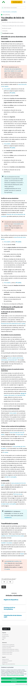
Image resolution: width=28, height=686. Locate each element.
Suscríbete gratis (17, 2)
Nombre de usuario (6, 28)
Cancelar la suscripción (7, 660)
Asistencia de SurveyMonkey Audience (10, 649)
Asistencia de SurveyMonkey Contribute (10, 650)
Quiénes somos (5, 636)
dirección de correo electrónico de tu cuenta (13, 323)
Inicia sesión (7, 89)
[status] (14, 184)
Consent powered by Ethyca (20, 684)
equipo (22, 553)
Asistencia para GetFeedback (8, 646)
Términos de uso (17, 494)
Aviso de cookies (20, 675)
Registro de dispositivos (11, 600)
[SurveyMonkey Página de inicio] (3, 2)
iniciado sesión (20, 434)
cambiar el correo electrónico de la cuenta (12, 536)
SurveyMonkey (5, 634)
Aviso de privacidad (11, 675)
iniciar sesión (13, 413)
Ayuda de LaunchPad (6, 647)
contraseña (4, 31)
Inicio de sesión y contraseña (10, 12)
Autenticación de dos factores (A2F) (13, 616)
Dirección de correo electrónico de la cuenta (12, 22)
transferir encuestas (6, 543)
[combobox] (6, 629)
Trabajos (4, 637)
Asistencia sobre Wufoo (7, 652)
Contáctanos (5, 662)
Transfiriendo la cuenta (7, 33)
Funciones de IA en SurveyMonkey (9, 608)
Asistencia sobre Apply (7, 654)
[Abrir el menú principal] (24, 2)
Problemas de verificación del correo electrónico (13, 26)
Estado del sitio (5, 659)
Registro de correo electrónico (8, 664)
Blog (3, 639)
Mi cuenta (5, 452)
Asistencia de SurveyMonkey (8, 644)
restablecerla (7, 517)
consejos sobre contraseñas (8, 504)
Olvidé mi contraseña (10, 477)
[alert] (14, 72)
